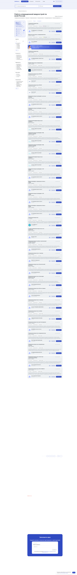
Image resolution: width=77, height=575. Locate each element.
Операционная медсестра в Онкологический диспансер (36, 265)
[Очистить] (36, 6)
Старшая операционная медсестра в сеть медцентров (36, 229)
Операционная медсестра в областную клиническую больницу (35, 357)
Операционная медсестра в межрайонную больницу (36, 345)
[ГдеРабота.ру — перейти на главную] (16, 1)
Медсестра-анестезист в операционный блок (37, 34)
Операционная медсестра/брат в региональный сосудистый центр (37, 242)
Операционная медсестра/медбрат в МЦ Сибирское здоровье (36, 133)
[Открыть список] (37, 6)
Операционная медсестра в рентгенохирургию (37, 322)
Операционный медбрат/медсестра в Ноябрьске (35, 121)
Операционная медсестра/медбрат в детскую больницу (37, 97)
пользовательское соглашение (48, 551)
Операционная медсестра (33, 23)
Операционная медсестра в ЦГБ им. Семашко (36, 288)
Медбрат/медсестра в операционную (35, 62)
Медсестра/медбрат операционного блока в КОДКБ (36, 182)
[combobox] (26, 6)
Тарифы (44, 1)
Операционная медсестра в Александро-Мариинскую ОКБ (36, 277)
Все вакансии (31, 1)
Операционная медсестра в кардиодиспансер (37, 333)
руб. (23, 41)
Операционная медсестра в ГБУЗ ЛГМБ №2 (36, 368)
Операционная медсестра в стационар (35, 253)
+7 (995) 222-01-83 (35, 47)
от (16, 41)
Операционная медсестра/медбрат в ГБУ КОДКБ (36, 169)
